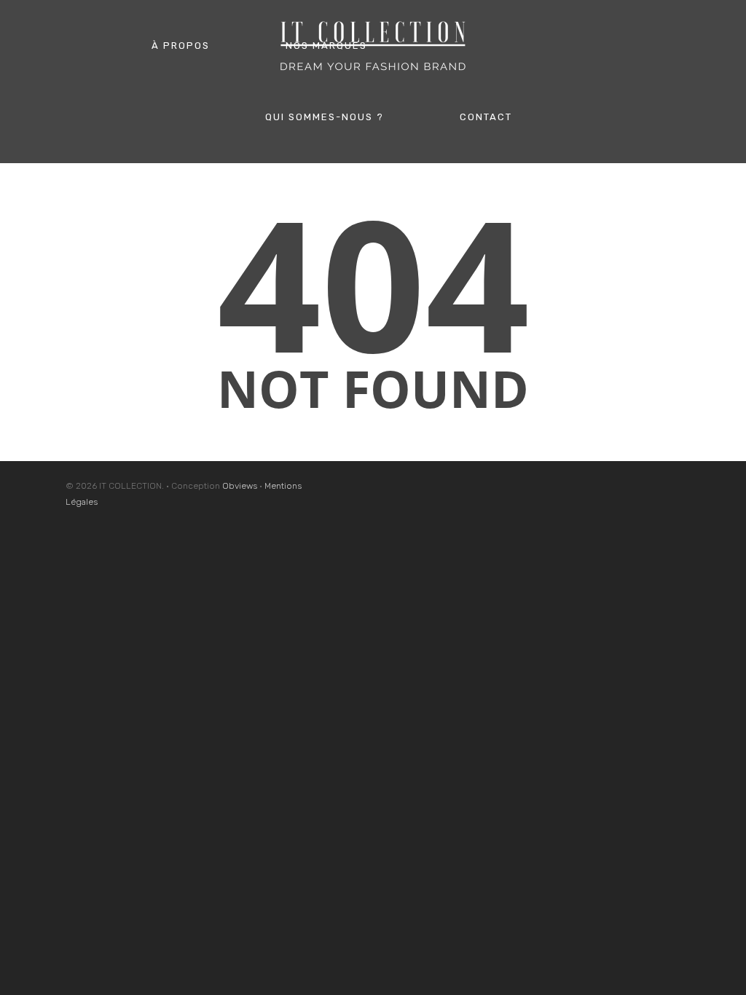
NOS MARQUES (326, 45)
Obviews (239, 486)
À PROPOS (181, 45)
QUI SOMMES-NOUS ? (324, 116)
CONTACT (486, 116)
